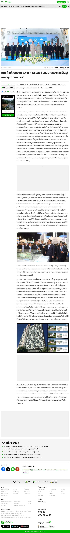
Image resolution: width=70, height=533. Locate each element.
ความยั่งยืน (4, 495)
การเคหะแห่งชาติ (26, 469)
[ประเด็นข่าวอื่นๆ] (13, 97)
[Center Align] (68, 6)
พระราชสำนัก (4, 489)
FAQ (11, 513)
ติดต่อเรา (18, 517)
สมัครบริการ (62, 2)
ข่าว (48, 67)
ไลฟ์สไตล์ (40, 495)
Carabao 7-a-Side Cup (19, 505)
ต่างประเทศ (26, 491)
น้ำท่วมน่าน (8, 112)
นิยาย (39, 493)
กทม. (58, 67)
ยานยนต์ (15, 493)
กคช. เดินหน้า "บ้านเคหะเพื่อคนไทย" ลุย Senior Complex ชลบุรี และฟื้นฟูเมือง (23, 449)
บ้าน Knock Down (62, 469)
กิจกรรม (3, 511)
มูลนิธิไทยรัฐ (25, 511)
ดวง (50, 491)
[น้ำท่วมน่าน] (8, 104)
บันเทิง (39, 491)
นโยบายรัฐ (15, 491)
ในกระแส (26, 489)
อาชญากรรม (4, 493)
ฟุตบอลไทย (16, 501)
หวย (61, 491)
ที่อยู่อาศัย (39, 469)
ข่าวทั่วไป (25, 472)
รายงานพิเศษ (41, 489)
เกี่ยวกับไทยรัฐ (18, 511)
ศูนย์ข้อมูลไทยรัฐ (5, 513)
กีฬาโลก (15, 503)
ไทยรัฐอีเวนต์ (41, 501)
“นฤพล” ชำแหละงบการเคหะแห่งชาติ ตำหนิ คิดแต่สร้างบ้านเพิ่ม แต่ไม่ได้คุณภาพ (22, 454)
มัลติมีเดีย (51, 495)
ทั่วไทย (52, 67)
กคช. (34, 469)
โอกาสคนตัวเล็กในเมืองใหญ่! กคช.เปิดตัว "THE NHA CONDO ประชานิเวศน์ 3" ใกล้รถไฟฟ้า (26, 446)
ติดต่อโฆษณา (25, 517)
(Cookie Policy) (42, 6)
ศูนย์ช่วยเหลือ (17, 513)
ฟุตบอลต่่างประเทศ (5, 501)
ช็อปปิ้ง (39, 499)
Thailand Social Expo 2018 (50, 469)
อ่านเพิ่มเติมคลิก (30, 6)
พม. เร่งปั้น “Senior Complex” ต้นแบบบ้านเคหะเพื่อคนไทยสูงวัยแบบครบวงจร (22, 457)
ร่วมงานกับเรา (9, 511)
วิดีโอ (50, 493)
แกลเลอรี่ (3, 505)
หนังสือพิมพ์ (52, 489)
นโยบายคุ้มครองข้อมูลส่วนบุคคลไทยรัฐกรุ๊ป (11, 515)
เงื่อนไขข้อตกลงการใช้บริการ (8, 517)
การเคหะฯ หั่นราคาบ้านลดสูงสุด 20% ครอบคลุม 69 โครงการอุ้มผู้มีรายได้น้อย (22, 451)
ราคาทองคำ (26, 493)
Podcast (62, 493)
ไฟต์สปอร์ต (3, 503)
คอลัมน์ (62, 489)
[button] (2, 92)
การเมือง (3, 491)
